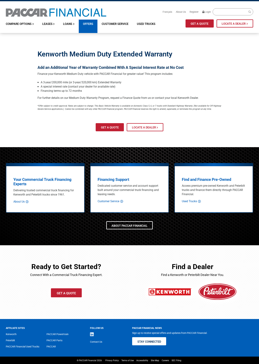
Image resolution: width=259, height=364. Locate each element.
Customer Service (115, 24)
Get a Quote (199, 23)
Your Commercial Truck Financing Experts (42, 181)
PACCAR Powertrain (58, 334)
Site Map (155, 360)
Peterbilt (10, 340)
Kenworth (11, 334)
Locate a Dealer (234, 23)
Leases (47, 24)
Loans (67, 24)
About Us (181, 11)
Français (167, 11)
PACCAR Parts (54, 340)
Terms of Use (127, 360)
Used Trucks (146, 24)
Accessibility (142, 360)
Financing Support (113, 179)
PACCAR (51, 346)
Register (194, 11)
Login (208, 11)
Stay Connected (149, 341)
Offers (88, 24)
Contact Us (96, 341)
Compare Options (19, 24)
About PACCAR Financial (129, 225)
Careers (165, 360)
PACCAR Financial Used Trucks (22, 346)
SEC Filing (176, 360)
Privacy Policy (112, 360)
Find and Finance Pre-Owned (206, 179)
